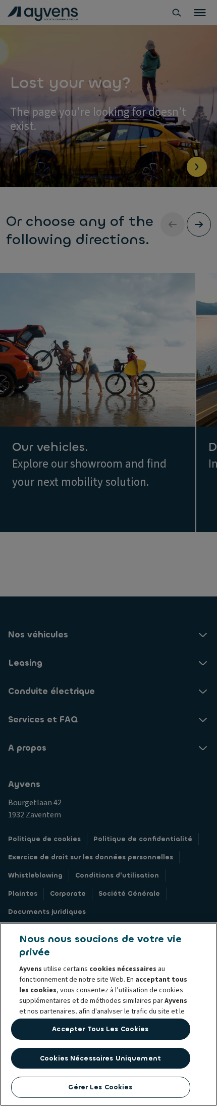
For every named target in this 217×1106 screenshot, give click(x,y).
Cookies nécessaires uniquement (100, 1058)
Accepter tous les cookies (100, 1029)
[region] (108, 1014)
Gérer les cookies (100, 1087)
